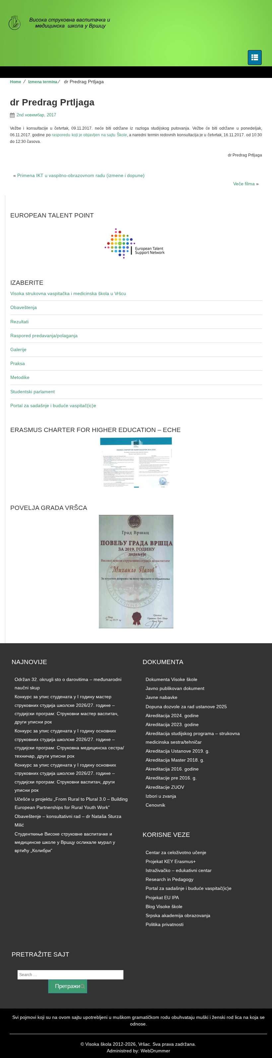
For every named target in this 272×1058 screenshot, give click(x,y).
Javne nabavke (161, 697)
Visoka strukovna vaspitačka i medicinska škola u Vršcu (68, 293)
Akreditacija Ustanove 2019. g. (178, 751)
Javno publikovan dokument (175, 688)
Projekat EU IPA (162, 897)
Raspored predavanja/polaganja (44, 335)
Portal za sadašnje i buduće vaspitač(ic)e (53, 405)
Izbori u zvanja (161, 796)
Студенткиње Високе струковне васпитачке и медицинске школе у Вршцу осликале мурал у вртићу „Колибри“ (65, 842)
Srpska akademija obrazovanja (178, 915)
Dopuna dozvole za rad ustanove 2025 (186, 706)
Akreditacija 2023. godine (172, 724)
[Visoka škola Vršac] (63, 23)
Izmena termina (42, 82)
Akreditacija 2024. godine (172, 715)
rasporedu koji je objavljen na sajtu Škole (89, 135)
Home (15, 82)
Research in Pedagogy (169, 879)
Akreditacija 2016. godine (172, 769)
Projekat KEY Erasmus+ (171, 861)
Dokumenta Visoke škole (171, 679)
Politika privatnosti (164, 924)
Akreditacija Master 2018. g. (175, 760)
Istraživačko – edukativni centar (179, 870)
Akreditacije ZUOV (165, 787)
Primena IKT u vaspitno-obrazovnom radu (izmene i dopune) (81, 175)
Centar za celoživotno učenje (176, 852)
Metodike (20, 377)
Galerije (18, 349)
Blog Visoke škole (164, 906)
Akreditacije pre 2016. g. (171, 777)
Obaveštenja (23, 307)
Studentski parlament (32, 391)
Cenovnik (155, 805)
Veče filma (244, 183)
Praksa (17, 363)
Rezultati (19, 321)
